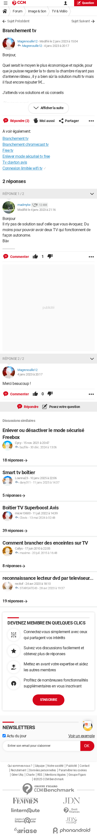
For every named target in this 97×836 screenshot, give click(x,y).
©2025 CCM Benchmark (49, 779)
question (88, 3)
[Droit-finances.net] (71, 810)
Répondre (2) (19, 121)
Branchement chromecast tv (25, 144)
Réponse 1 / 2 (13, 194)
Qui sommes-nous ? (20, 766)
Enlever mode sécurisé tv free (26, 156)
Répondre (31, 407)
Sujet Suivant (80, 21)
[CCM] (19, 3)
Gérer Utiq (17, 774)
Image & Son (37, 11)
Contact (85, 766)
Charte (30, 774)
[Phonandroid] (71, 830)
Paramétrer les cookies (73, 770)
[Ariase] (25, 830)
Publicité (71, 766)
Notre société (55, 766)
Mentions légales (55, 774)
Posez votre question (64, 407)
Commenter (19, 257)
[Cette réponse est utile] (35, 257)
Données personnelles (42, 770)
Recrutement (18, 770)
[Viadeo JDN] (71, 820)
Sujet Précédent (18, 21)
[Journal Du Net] (71, 801)
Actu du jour (16, 736)
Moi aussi (47, 121)
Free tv (7, 150)
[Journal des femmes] (25, 801)
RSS (39, 774)
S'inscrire (48, 700)
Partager (72, 121)
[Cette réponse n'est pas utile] (50, 257)
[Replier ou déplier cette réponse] (92, 194)
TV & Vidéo (59, 11)
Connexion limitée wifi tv (22, 168)
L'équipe (40, 766)
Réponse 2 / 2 (13, 359)
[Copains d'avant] (25, 820)
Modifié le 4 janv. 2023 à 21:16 (36, 210)
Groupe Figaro (77, 774)
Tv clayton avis (14, 162)
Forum (17, 11)
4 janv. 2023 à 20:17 (56, 46)
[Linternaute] (25, 810)
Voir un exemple (81, 736)
